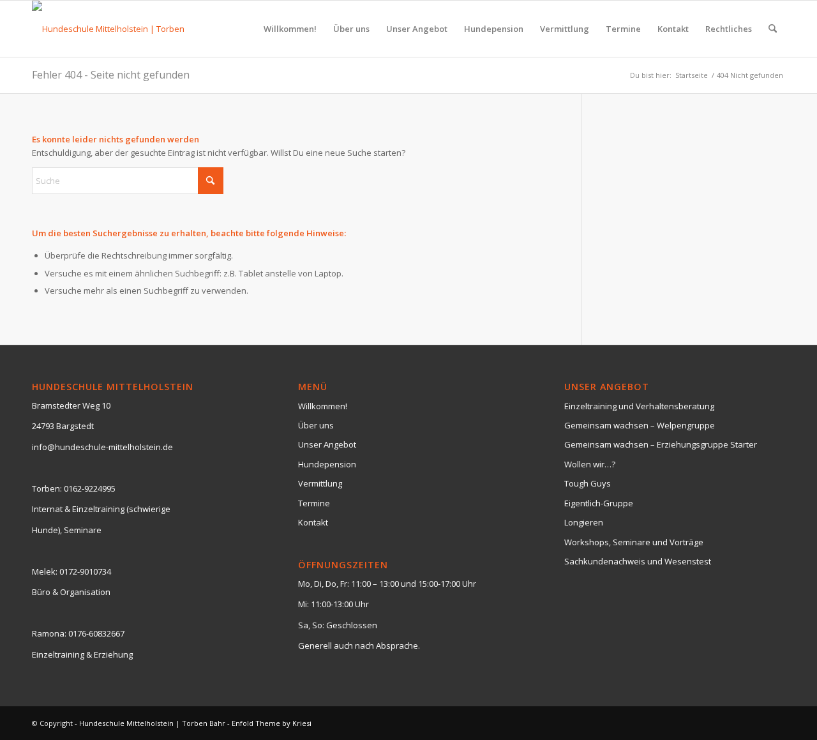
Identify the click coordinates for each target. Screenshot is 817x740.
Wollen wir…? (589, 464)
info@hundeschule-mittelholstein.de (102, 447)
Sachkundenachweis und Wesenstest (637, 561)
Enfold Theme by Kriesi (271, 723)
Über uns (316, 425)
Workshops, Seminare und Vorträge (633, 542)
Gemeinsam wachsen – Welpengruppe (639, 425)
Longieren (583, 522)
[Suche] (772, 29)
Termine (314, 503)
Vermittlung (320, 483)
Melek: (44, 571)
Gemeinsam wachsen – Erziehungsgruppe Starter (660, 444)
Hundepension (327, 464)
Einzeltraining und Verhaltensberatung (639, 406)
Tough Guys (587, 483)
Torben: (47, 488)
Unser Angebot (327, 444)
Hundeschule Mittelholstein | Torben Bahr (152, 723)
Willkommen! (322, 406)
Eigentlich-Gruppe (598, 503)
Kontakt (313, 522)
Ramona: (49, 633)
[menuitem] (290, 29)
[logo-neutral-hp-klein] (116, 29)
